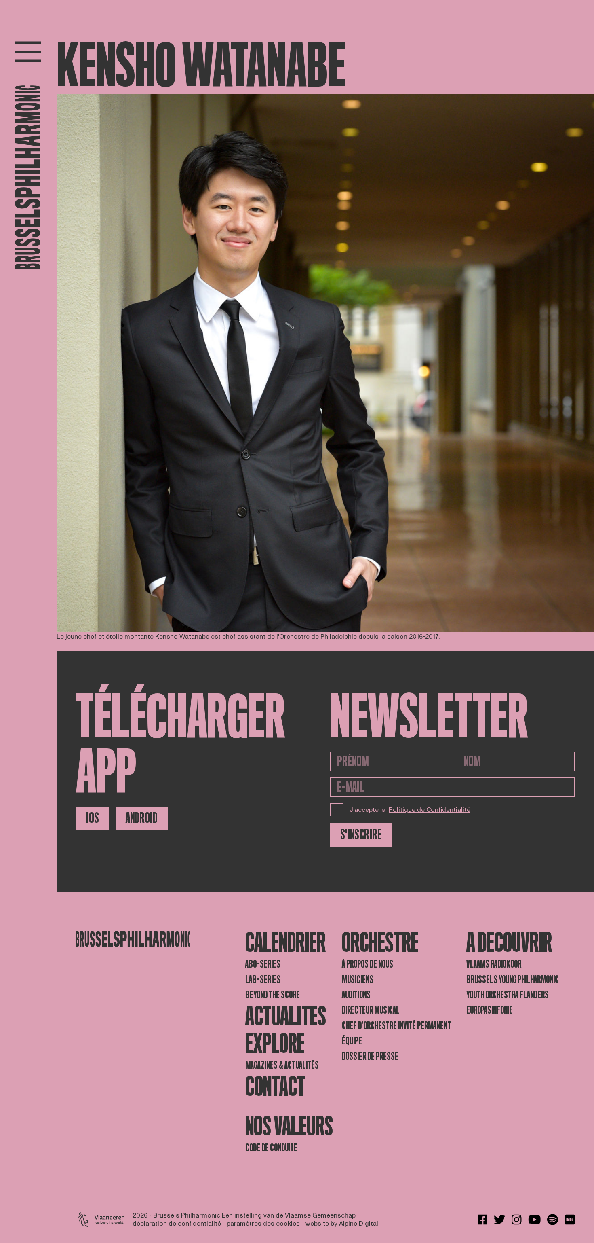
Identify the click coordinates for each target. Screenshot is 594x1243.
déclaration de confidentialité (177, 1223)
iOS (92, 818)
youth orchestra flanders (507, 995)
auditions (356, 995)
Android (142, 818)
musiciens (357, 979)
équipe (352, 1041)
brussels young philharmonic (512, 979)
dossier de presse (370, 1056)
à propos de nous (367, 964)
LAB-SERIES (262, 979)
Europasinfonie (489, 1010)
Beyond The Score (272, 995)
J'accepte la (410, 809)
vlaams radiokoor (493, 964)
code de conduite (271, 1148)
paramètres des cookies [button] (264, 1223)
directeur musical (371, 1010)
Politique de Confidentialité (429, 810)
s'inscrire (361, 835)
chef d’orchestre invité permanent (396, 1025)
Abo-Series (262, 964)
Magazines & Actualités (282, 1065)
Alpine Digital (358, 1223)
